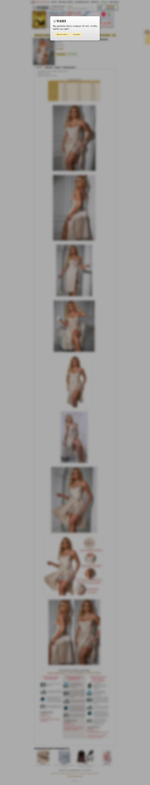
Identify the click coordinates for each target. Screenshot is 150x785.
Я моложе (76, 34)
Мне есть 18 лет (62, 34)
